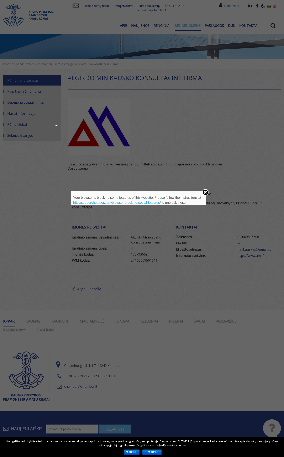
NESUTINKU (152, 452)
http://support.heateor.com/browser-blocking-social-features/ (117, 202)
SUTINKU (131, 452)
